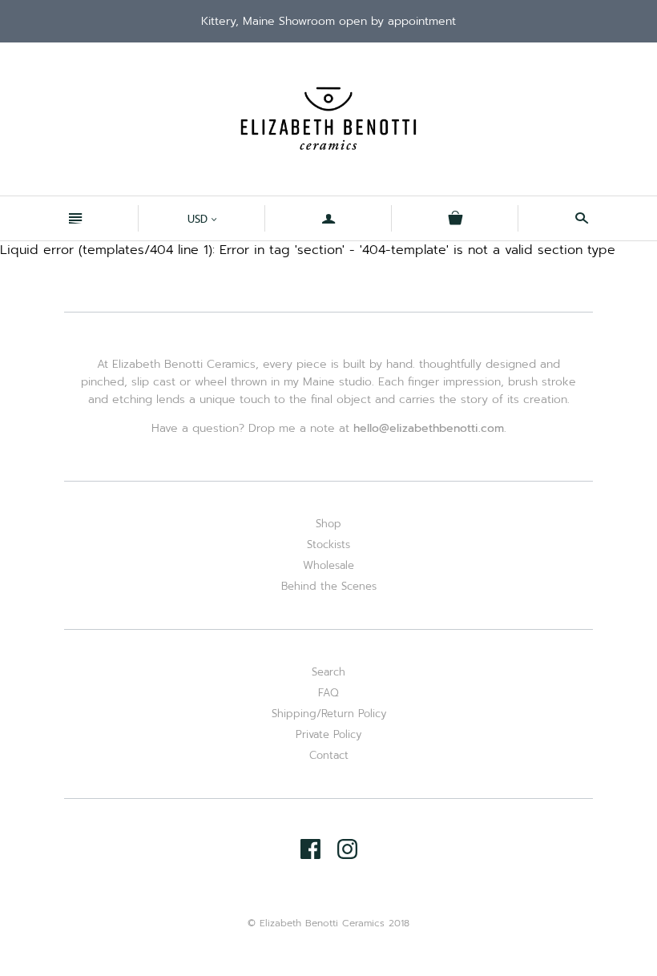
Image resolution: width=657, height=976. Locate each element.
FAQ (328, 692)
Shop (328, 523)
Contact (329, 755)
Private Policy (328, 734)
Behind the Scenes (329, 586)
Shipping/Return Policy (329, 713)
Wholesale (328, 565)
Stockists (328, 544)
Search (328, 672)
